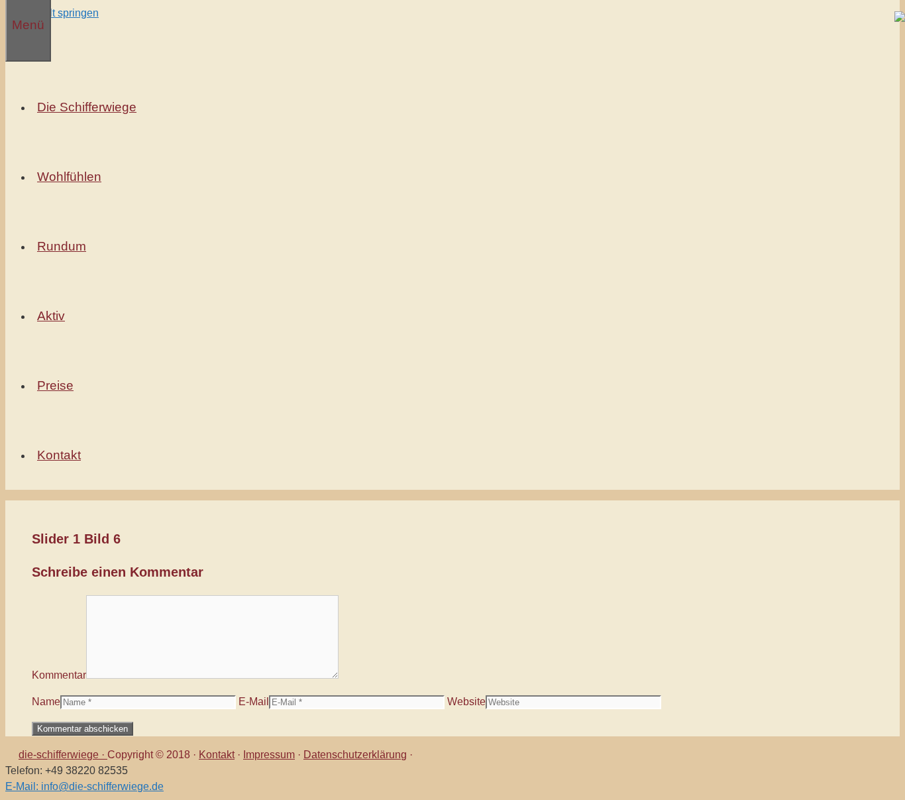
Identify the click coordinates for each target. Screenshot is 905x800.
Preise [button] (55, 385)
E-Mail (254, 701)
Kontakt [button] (59, 455)
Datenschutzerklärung (355, 754)
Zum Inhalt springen (52, 13)
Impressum (269, 754)
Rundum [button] (61, 246)
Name (46, 701)
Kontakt (217, 754)
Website (466, 701)
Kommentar (59, 675)
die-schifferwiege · (63, 754)
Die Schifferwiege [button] (86, 107)
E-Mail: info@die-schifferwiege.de (84, 786)
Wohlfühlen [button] (69, 177)
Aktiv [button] (51, 316)
